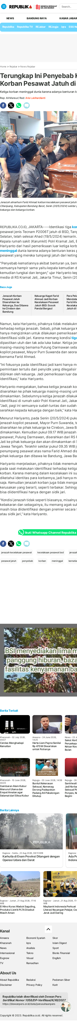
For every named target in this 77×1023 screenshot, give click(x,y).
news (10, 18)
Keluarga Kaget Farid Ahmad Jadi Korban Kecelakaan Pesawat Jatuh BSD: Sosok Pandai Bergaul (47, 302)
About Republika (9, 979)
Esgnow (4, 958)
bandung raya (37, 18)
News (3, 947)
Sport (55, 947)
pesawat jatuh (8, 560)
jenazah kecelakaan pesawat (16, 552)
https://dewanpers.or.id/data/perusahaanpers (29, 1003)
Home (3, 66)
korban (42, 560)
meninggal (9, 250)
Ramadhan (32, 963)
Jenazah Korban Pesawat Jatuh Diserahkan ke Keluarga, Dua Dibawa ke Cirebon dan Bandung (15, 303)
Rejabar (13, 66)
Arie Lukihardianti (35, 97)
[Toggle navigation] (4, 6)
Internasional (7, 953)
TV (1, 963)
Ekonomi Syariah (35, 937)
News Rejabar (27, 66)
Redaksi (31, 979)
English (56, 958)
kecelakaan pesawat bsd (50, 552)
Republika (8, 26)
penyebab (27, 560)
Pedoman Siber (61, 979)
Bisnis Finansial (61, 953)
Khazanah (5, 942)
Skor (55, 937)
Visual (29, 958)
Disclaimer (6, 984)
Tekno (29, 953)
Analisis (30, 947)
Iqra (28, 942)
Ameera (4, 937)
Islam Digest (59, 942)
